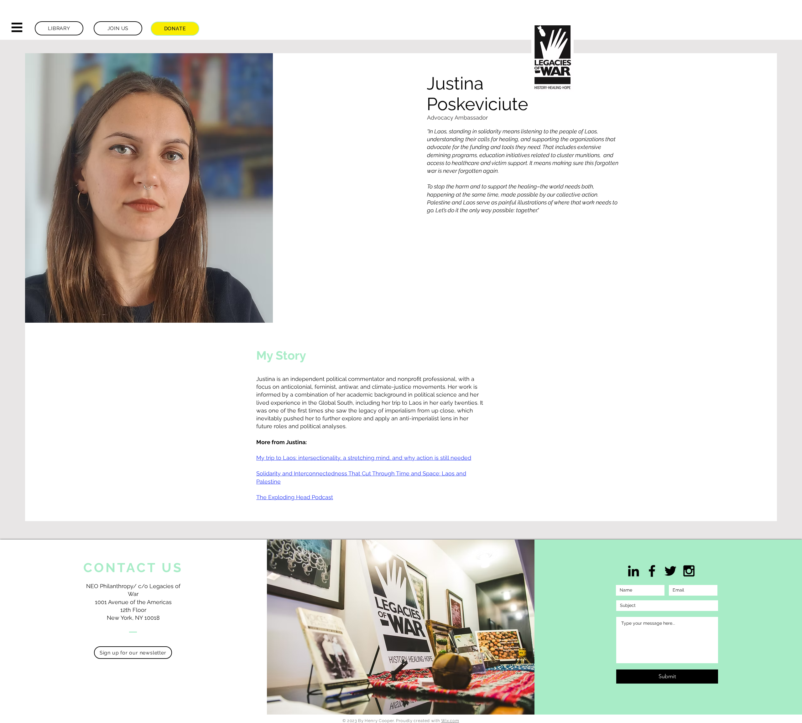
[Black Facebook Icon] (652, 571)
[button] (17, 27)
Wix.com (450, 720)
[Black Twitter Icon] (670, 571)
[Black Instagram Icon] (689, 571)
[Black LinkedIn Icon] (633, 571)
